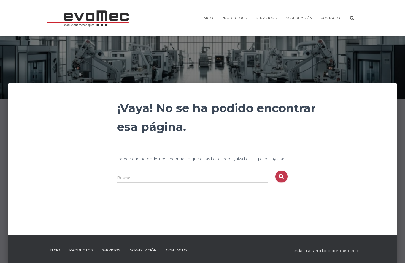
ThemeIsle (349, 250)
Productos (233, 18)
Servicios (265, 18)
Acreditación (299, 18)
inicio (208, 18)
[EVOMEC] (90, 18)
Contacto (330, 18)
